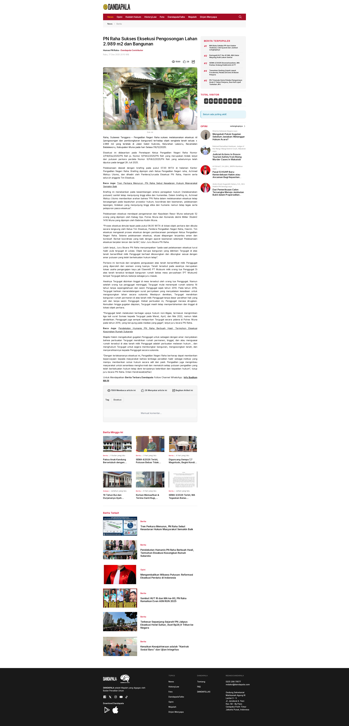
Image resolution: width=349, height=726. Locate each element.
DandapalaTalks (176, 697)
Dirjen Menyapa (176, 712)
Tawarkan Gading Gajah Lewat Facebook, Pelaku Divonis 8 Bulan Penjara (224, 72)
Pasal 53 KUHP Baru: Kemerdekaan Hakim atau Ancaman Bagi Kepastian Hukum (226, 175)
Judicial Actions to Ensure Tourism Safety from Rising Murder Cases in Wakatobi (227, 157)
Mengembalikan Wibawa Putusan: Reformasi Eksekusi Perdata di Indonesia (166, 576)
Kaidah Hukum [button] (133, 17)
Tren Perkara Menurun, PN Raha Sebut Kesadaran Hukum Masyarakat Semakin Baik (166, 528)
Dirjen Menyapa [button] (208, 17)
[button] (240, 16)
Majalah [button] (192, 17)
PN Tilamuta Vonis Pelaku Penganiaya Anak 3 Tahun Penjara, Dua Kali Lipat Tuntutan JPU (225, 82)
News (109, 24)
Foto (171, 692)
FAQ (199, 686)
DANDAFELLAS (203, 692)
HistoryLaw (174, 686)
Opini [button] (119, 17)
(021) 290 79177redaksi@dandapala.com (238, 683)
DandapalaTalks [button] (176, 17)
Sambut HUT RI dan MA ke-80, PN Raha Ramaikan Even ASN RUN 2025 (163, 600)
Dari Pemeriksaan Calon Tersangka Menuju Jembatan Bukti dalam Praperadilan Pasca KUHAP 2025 (228, 193)
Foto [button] (162, 17)
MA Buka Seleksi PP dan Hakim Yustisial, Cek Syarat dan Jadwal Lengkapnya (223, 48)
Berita (105, 455)
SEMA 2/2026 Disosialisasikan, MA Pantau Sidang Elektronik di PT (224, 64)
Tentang (201, 681)
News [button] (110, 17)
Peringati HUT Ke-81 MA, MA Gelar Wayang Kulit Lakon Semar (224, 56)
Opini (142, 569)
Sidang (106, 491)
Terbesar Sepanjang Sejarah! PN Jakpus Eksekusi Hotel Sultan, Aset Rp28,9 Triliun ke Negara (166, 624)
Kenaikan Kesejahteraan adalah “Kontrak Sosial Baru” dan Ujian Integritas (164, 648)
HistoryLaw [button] (150, 17)
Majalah (172, 707)
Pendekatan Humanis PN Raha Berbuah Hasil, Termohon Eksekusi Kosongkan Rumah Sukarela (167, 552)
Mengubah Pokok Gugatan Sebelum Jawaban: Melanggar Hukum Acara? (229, 137)
